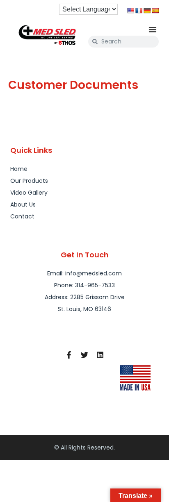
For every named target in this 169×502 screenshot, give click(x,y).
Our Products (29, 181)
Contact (22, 216)
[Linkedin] (100, 355)
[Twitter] (84, 355)
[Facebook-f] (69, 355)
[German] (147, 10)
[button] (152, 29)
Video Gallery (29, 193)
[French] (138, 10)
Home (18, 169)
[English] (130, 10)
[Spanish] (155, 10)
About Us (23, 204)
